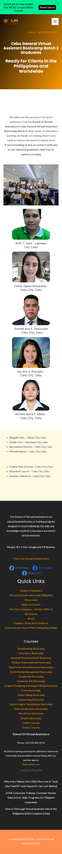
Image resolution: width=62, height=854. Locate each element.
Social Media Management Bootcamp (31, 671)
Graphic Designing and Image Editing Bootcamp (31, 685)
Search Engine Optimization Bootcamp (31, 704)
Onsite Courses (31, 727)
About (31, 618)
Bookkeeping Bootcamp (31, 648)
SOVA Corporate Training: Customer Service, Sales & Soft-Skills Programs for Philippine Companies (31, 798)
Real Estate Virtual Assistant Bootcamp (31, 667)
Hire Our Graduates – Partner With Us (31, 609)
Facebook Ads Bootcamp (31, 681)
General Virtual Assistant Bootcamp (31, 657)
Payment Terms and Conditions (31, 623)
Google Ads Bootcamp (31, 676)
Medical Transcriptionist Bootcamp (31, 662)
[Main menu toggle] (55, 21)
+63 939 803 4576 (47, 32)
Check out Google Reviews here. (31, 558)
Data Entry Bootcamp (31, 653)
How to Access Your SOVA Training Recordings (31, 627)
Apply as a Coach (31, 604)
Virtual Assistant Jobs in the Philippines (31, 595)
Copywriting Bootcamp (31, 699)
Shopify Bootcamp (31, 718)
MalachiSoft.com (31, 764)
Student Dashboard (31, 590)
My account (31, 599)
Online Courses (31, 722)
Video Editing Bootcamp (31, 695)
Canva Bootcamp (31, 690)
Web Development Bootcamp (31, 708)
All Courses (31, 613)
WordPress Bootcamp (31, 713)
